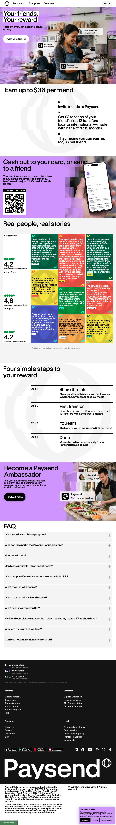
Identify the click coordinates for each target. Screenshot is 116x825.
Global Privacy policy (74, 733)
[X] (103, 749)
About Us (9, 727)
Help (7, 712)
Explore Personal (13, 696)
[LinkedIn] (76, 749)
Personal (17, 3)
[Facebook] (82, 749)
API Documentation (73, 703)
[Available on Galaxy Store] (20, 190)
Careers (8, 730)
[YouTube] (90, 749)
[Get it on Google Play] (24, 190)
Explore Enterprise (73, 696)
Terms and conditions (74, 727)
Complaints (69, 740)
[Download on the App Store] (22, 190)
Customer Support (73, 706)
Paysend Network (72, 700)
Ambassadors (11, 706)
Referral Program (13, 709)
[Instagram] (97, 749)
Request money (12, 703)
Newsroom (10, 733)
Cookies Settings (8, 822)
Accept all (85, 820)
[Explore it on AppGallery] (40, 750)
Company (49, 3)
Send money (11, 700)
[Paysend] (7, 3)
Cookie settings (107, 820)
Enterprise (34, 3)
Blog (7, 737)
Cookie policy (70, 730)
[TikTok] (110, 749)
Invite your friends (16, 38)
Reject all (95, 820)
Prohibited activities (73, 737)
